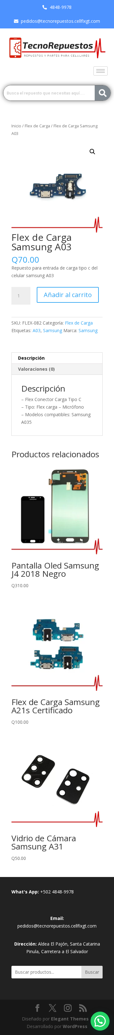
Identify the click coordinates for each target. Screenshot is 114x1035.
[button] (92, 151)
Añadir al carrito (68, 294)
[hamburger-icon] (100, 71)
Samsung (52, 330)
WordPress (75, 1026)
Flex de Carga (37, 126)
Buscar (92, 972)
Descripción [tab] (31, 358)
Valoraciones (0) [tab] (36, 369)
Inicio (16, 126)
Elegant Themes (70, 1019)
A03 (37, 330)
